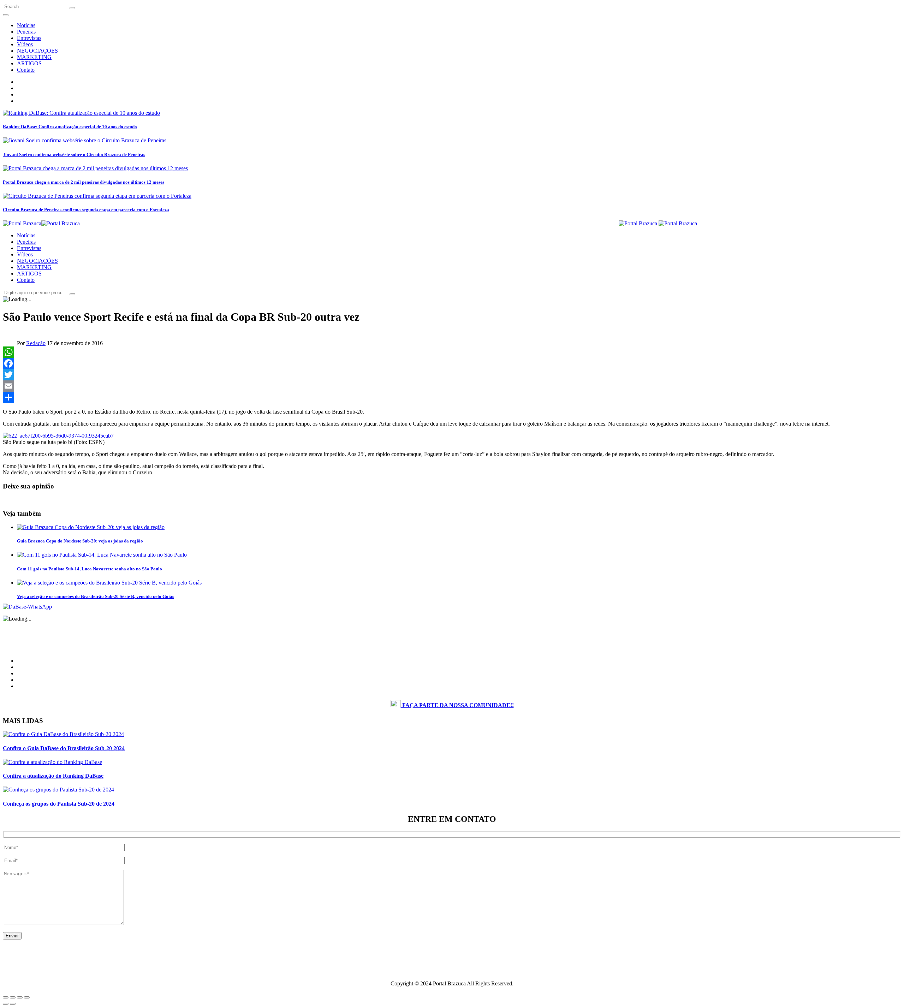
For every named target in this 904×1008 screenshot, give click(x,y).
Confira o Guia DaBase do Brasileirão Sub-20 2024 (64, 748)
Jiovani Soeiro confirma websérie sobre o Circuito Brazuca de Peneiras (74, 154)
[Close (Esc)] (5, 997)
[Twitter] (452, 374)
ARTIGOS (29, 63)
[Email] (452, 386)
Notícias (26, 25)
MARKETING (34, 57)
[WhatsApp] (452, 352)
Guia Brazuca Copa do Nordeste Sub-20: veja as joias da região (80, 541)
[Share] (452, 397)
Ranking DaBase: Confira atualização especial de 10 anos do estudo (70, 126)
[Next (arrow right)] (13, 1004)
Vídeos (25, 44)
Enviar (12, 935)
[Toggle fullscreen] (20, 997)
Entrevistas (29, 38)
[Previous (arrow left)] (5, 1004)
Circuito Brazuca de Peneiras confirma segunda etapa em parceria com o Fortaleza (86, 209)
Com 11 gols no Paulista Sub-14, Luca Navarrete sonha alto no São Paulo (89, 568)
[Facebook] (452, 363)
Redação (36, 343)
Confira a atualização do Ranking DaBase (53, 776)
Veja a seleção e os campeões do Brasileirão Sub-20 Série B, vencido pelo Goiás (95, 596)
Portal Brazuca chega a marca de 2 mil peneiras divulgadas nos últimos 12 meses (83, 182)
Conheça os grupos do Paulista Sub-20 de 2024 (58, 804)
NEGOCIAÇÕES (37, 51)
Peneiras (26, 32)
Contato (26, 70)
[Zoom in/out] (27, 997)
